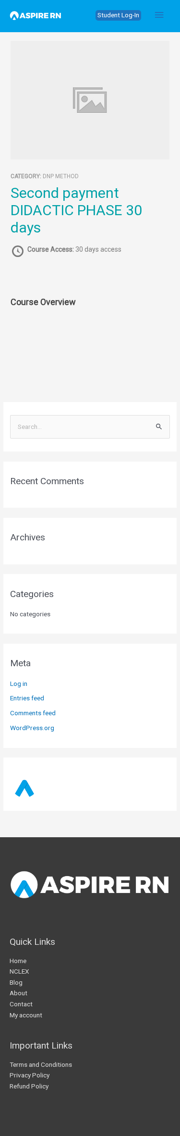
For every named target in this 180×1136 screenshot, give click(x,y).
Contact (21, 1004)
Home (18, 961)
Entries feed (27, 698)
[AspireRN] (35, 15)
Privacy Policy (29, 1075)
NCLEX (19, 971)
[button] (118, 15)
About (18, 993)
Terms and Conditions (41, 1064)
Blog (16, 982)
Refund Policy (29, 1086)
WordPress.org (32, 728)
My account (26, 1015)
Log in (18, 683)
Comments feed (33, 713)
